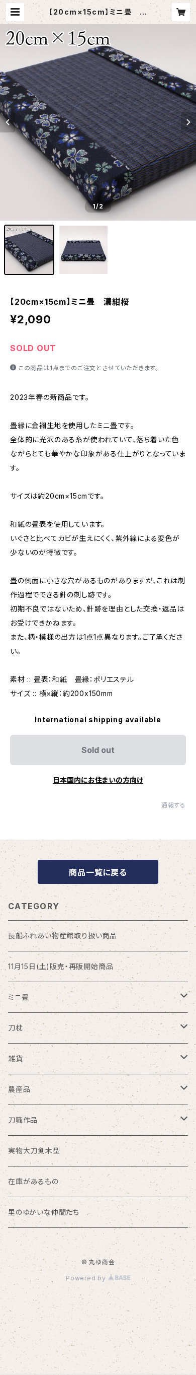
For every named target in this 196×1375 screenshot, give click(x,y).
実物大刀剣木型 (34, 1150)
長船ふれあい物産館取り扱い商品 (62, 935)
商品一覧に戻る (98, 872)
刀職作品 (23, 1120)
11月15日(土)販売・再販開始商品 (60, 966)
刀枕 (15, 1027)
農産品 (19, 1089)
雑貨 (15, 1058)
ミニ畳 (18, 997)
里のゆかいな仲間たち (43, 1212)
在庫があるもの (33, 1181)
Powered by (87, 1278)
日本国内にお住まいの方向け (98, 780)
